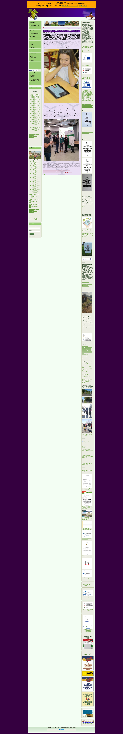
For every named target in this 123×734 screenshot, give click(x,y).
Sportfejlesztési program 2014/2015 (35, 170)
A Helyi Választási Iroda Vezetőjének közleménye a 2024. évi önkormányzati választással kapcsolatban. (87, 106)
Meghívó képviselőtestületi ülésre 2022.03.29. (87, 489)
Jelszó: (31, 230)
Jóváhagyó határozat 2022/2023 (33, 202)
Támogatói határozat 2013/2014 (35, 168)
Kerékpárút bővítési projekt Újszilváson (88, 610)
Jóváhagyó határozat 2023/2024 (33, 137)
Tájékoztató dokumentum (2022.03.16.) (87, 435)
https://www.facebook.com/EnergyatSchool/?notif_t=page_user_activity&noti (57, 172)
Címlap (44, 27)
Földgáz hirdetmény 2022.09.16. (86, 447)
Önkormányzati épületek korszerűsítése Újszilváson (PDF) (87, 285)
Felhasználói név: (33, 227)
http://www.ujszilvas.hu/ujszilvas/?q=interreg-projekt (53, 171)
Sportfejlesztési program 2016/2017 (35, 104)
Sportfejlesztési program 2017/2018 (35, 108)
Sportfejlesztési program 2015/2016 (35, 100)
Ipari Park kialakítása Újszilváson (88, 597)
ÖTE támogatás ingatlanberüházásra (86, 556)
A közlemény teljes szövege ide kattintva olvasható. (87, 47)
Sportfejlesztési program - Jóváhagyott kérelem (35, 96)
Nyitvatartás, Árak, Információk (86, 442)
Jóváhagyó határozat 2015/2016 (35, 98)
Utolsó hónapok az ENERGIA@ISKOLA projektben (58, 31)
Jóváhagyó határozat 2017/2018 (35, 106)
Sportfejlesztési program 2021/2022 (35, 122)
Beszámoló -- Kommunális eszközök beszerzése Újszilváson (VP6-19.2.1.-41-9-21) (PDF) (87, 381)
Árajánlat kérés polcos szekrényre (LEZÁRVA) (33, 219)
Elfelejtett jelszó (32, 236)
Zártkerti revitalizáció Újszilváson (86, 585)
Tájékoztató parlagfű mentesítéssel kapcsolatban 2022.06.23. (87, 456)
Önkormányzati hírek (51, 174)
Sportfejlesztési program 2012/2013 (35, 162)
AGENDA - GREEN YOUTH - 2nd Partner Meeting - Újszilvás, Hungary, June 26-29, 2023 (87, 235)
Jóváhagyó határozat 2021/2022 (35, 124)
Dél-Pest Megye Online (87, 723)
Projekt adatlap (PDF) (86, 358)
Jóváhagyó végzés (35, 94)
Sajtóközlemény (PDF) (86, 332)
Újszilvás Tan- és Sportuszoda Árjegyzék (86, 529)
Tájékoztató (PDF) (85, 282)
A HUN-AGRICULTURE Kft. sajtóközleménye (87, 133)
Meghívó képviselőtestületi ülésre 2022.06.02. (87, 464)
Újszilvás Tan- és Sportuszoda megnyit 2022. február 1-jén (87, 518)
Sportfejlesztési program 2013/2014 (35, 166)
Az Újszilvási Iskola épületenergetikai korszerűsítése (88, 630)
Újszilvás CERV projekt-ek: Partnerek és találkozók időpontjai (87, 230)
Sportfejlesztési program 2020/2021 (35, 118)
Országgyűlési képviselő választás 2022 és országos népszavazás (87, 507)
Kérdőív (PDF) (85, 356)
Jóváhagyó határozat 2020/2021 (35, 120)
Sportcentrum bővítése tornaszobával (86, 539)
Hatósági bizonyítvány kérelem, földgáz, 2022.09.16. (88, 450)
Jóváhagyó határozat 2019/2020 (35, 116)
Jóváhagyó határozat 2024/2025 (33, 143)
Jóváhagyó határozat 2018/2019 (35, 112)
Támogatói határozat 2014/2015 (35, 172)
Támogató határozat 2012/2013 (35, 164)
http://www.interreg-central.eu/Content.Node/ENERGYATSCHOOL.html (56, 170)
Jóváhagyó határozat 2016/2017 (35, 102)
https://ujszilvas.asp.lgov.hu (74, 5)
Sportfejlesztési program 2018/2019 (35, 110)
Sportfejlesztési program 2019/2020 (35, 114)
